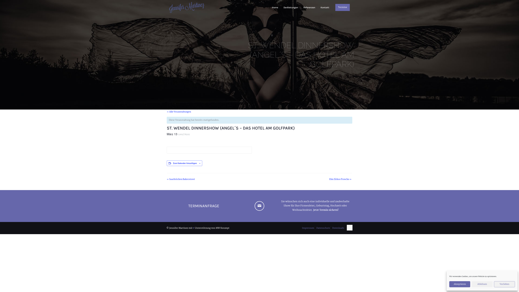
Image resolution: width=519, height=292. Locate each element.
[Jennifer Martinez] (186, 7)
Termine (342, 7)
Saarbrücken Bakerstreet (181, 179)
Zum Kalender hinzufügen (185, 163)
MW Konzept (222, 228)
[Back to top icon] (349, 227)
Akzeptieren (460, 284)
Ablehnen (482, 284)
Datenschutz (323, 228)
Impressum (308, 228)
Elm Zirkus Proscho (340, 179)
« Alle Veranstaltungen (179, 112)
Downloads (338, 228)
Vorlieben (504, 284)
